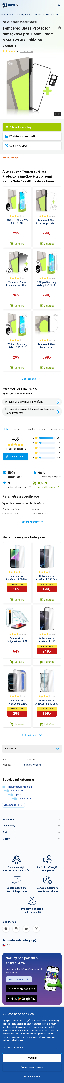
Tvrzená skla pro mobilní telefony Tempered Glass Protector (30, 411)
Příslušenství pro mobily (29, 14)
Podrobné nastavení (32, 1067)
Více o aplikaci (16, 979)
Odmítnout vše (32, 1076)
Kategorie (10, 748)
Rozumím (32, 1057)
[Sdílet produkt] (59, 27)
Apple (18, 794)
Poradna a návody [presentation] (36, 429)
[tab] (6, 429)
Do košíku (19, 243)
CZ (8, 944)
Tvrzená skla (52, 14)
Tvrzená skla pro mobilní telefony (24, 401)
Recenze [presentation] (17, 429)
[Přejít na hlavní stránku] (10, 5)
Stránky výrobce (18, 145)
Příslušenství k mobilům (19, 786)
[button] (32, 819)
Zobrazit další (29, 378)
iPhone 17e (25, 798)
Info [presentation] (6, 429)
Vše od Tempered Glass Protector (19, 21)
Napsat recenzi (18, 456)
